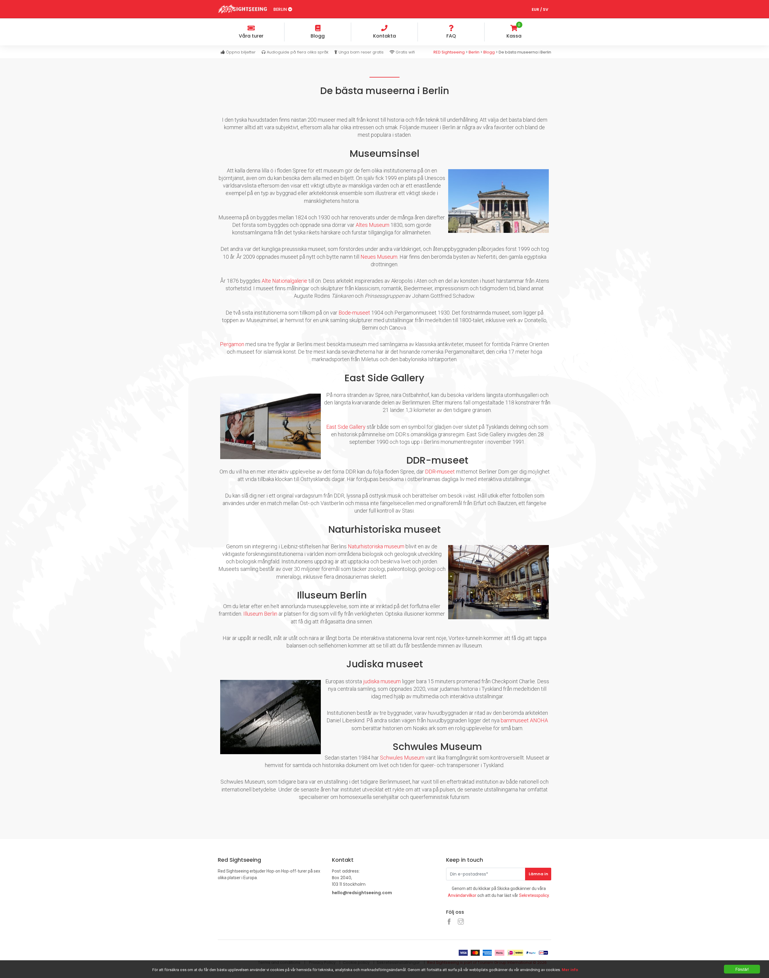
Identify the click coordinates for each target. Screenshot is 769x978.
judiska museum (382, 681)
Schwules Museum (402, 757)
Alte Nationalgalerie (284, 281)
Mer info (570, 969)
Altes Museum (372, 225)
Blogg (489, 52)
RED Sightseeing (449, 52)
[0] (546, 29)
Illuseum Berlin (260, 614)
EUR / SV (540, 9)
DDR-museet (440, 471)
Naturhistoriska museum (376, 546)
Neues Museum (378, 257)
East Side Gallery (346, 427)
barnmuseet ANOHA (524, 720)
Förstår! (742, 969)
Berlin (280, 9)
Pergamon (232, 344)
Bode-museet (354, 312)
